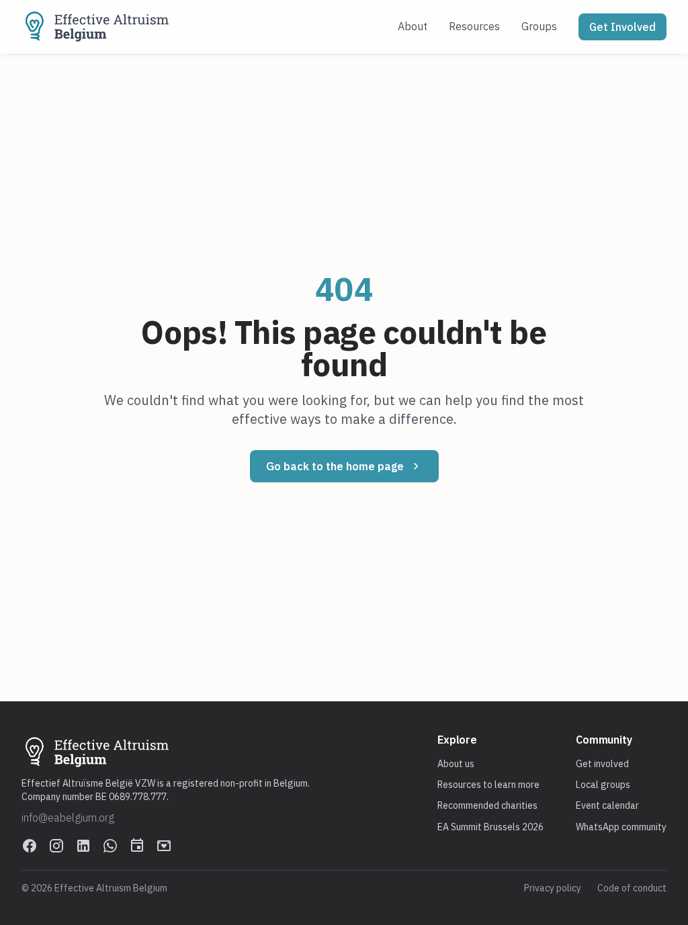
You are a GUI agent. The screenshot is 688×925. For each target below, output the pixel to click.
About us (455, 764)
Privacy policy (552, 888)
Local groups (603, 785)
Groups (539, 26)
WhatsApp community (621, 827)
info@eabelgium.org (68, 817)
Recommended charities (487, 805)
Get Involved (622, 27)
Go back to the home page (335, 466)
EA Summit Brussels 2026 (490, 827)
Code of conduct (631, 888)
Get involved (602, 764)
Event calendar (607, 805)
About (412, 26)
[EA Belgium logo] (97, 27)
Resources (474, 26)
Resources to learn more (488, 785)
